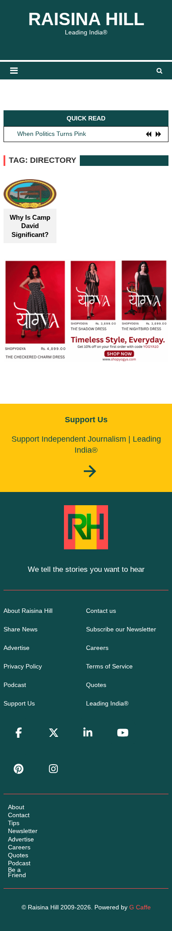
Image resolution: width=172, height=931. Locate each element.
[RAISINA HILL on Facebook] (19, 733)
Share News (20, 629)
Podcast (15, 684)
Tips (13, 822)
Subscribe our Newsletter (121, 629)
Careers (97, 647)
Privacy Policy (23, 666)
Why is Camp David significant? (30, 226)
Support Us (19, 703)
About (16, 807)
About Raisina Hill (28, 610)
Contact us (101, 610)
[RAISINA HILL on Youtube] (122, 733)
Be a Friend (17, 872)
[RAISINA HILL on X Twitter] (53, 733)
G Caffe (140, 907)
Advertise (17, 647)
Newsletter (22, 830)
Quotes (96, 684)
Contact (19, 814)
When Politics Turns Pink (51, 133)
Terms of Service (109, 666)
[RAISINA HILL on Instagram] (53, 769)
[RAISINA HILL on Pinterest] (19, 769)
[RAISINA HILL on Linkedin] (88, 733)
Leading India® (107, 703)
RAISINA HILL (86, 19)
